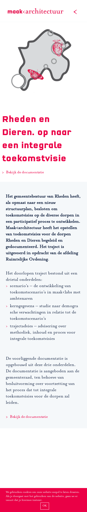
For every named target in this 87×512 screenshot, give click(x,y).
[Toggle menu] (75, 11)
